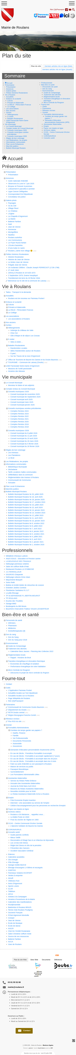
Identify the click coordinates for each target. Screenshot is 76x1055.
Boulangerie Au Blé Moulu (16, 606)
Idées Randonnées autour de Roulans (25, 351)
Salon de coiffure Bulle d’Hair (17, 566)
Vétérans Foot (13, 881)
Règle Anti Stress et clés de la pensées (25, 845)
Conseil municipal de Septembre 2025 (25, 397)
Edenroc (11, 854)
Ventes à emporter (15, 875)
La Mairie (11, 219)
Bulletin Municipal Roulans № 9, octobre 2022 (26, 523)
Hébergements (12, 115)
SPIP (52, 1048)
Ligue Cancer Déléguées (18, 191)
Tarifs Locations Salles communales (22, 472)
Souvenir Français (15, 912)
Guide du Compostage (52, 93)
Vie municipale (10, 124)
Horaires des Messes (16, 371)
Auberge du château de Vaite (21, 330)
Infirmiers (11, 623)
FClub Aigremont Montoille (18, 915)
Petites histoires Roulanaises (17, 93)
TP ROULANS (11, 598)
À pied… (13, 353)
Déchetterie (12, 469)
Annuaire (11, 483)
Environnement (48, 91)
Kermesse (12, 229)
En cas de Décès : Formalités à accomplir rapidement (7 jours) (35, 756)
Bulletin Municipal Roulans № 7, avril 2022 (25, 529)
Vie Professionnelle (20, 738)
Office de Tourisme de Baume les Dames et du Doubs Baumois (33, 360)
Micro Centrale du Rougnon (54, 102)
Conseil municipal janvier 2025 (22, 405)
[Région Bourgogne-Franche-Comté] (38, 974)
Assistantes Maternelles (52, 124)
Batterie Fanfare (14, 221)
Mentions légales (48, 1045)
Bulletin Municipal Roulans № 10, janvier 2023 (26, 521)
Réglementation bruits (52, 97)
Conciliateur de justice (17, 197)
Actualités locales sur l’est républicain (23, 693)
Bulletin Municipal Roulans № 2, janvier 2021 (26, 542)
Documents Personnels (22, 741)
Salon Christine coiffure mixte (19, 934)
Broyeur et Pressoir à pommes (20, 186)
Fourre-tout (45, 104)
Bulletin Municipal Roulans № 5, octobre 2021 (26, 534)
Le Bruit (11, 458)
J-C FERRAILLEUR (13, 572)
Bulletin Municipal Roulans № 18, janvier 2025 (26, 499)
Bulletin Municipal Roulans (16, 148)
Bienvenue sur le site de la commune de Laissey (27, 281)
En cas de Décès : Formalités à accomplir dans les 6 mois (33, 761)
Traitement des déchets (52, 95)
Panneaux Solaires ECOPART (20, 873)
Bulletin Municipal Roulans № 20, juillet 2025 (25, 494)
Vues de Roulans (15, 944)
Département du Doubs (17, 710)
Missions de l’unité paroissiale (20, 369)
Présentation (9, 85)
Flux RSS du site (14, 721)
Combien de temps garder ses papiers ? (26, 730)
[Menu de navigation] (4, 3)
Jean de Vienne (14, 227)
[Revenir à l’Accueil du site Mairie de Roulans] (7, 15)
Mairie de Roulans (15, 27)
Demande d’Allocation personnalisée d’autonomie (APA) (57, 121)
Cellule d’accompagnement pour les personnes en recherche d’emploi (38, 805)
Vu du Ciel (12, 206)
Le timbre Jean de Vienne (18, 262)
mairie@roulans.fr (16, 987)
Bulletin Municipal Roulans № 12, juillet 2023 (25, 515)
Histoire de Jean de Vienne (18, 259)
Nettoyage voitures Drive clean (18, 577)
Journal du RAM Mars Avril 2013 (23, 786)
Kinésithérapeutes (16, 631)
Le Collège (11, 107)
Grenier (45, 112)
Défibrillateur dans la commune (20, 475)
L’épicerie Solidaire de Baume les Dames (26, 826)
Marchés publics (12, 146)
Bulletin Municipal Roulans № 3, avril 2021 (25, 539)
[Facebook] (66, 10)
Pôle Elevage (13, 862)
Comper (11, 918)
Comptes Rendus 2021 (19, 419)
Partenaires (46, 108)
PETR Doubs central (16, 712)
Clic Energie (13, 860)
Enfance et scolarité (13, 99)
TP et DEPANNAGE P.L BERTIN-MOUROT (23, 596)
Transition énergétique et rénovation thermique (26, 661)
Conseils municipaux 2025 (17, 130)
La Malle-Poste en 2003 (19, 817)
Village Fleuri (13, 208)
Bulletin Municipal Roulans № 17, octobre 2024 (26, 502)
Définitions (58, 960)
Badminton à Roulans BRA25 (19, 907)
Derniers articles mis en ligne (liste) (58, 66)
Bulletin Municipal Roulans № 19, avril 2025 (25, 497)
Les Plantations (14, 455)
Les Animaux (13, 452)
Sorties (8, 113)
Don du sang (47, 89)
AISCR (11, 928)
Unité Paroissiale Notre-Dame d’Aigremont (22, 366)
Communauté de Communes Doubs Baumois (26, 707)
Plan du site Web (20, 960)
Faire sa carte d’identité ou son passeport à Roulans (31, 764)
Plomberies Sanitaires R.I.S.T (17, 590)
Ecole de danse (14, 926)
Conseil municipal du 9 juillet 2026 (23, 433)
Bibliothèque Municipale (17, 467)
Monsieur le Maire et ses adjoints (21, 385)
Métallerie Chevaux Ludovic (17, 556)
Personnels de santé (50, 87)
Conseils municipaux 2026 (17, 136)
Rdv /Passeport (57, 9)
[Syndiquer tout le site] (57, 955)
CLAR (10, 889)
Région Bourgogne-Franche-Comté (22, 715)
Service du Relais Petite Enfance (23, 781)
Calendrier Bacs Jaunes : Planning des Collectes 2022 (31, 651)
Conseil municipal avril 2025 (21, 399)
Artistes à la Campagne (17, 897)
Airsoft (10, 878)
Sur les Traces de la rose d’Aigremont (25, 356)
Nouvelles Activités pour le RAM (23, 791)
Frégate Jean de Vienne (17, 265)
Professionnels (46, 83)
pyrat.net (31, 1048)
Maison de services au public (21, 767)
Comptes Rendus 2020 (19, 422)
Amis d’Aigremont (15, 883)
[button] (73, 10)
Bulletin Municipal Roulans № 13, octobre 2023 (26, 513)
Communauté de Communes (19, 480)
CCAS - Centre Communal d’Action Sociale (25, 823)
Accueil (9, 83)
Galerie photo (11, 91)
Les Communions (15, 240)
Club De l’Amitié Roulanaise (19, 931)
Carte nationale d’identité (18, 181)
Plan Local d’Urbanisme (15, 144)
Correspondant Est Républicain (20, 194)
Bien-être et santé (47, 85)
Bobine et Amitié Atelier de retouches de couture (25, 585)
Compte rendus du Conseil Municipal (19, 128)
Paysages (12, 203)
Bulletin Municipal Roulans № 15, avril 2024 (25, 507)
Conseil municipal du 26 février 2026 (24, 446)
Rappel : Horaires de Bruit (20, 658)
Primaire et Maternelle (15, 103)
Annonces (9, 89)
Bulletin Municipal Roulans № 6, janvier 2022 (26, 531)
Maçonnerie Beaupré (14, 580)
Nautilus (11, 235)
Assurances (17, 746)
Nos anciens (10, 111)
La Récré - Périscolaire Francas (19, 105)
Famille (15, 735)
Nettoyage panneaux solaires (17, 564)
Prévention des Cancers (19, 848)
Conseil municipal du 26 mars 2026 (24, 441)
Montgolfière (13, 232)
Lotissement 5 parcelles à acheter (21, 189)
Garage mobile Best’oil (17, 865)
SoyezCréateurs (41, 1048)
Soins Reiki (10, 582)
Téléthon (11, 891)
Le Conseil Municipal (13, 126)
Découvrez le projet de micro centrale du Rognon (29, 673)
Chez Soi (14, 333)
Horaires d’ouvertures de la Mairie (21, 899)
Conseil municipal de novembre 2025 (25, 394)
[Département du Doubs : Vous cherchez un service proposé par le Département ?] (63, 966)
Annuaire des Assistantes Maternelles (25, 783)
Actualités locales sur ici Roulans (21, 696)
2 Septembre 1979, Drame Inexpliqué (23, 275)
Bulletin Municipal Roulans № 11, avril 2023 (25, 518)
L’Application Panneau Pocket (20, 690)
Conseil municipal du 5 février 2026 (24, 444)
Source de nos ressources (18, 936)
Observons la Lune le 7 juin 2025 (21, 183)
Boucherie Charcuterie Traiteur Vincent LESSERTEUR (27, 609)
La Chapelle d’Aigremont (18, 216)
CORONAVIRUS (50, 136)
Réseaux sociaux (48, 110)
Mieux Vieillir (15, 837)
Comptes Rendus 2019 (19, 424)
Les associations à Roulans (19, 319)
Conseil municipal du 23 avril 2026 (24, 438)
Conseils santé (49, 138)
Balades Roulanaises (15, 118)
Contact (9, 684)
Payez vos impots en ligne (53, 128)
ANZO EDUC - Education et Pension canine (23, 559)
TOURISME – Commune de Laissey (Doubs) (26, 362)
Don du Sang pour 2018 (17, 640)
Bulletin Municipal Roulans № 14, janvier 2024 (26, 510)
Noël (10, 224)
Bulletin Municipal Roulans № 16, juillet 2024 (25, 505)
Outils (44, 106)
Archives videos (50, 130)
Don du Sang (13, 637)
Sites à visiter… (16, 342)
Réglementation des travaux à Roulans (23, 477)
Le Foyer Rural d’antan (17, 243)
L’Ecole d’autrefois (15, 245)
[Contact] (70, 10)
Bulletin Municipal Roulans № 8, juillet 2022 (25, 526)
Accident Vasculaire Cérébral (21, 851)
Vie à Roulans (10, 95)
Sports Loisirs (13, 886)
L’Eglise (11, 214)
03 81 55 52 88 (14, 982)
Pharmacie (12, 625)
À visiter (10, 116)
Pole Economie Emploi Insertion (23, 800)
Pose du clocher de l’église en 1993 (24, 820)
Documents (46, 960)
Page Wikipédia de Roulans (19, 698)
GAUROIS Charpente (14, 574)
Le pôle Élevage (12, 593)
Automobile (17, 743)
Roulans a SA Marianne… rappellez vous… (27, 814)
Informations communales (15, 142)
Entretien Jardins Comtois (16, 588)
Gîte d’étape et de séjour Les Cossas (25, 336)
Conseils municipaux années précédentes (24, 408)
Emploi (46, 126)
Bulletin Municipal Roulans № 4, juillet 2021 (25, 536)
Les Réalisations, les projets (16, 140)
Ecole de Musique (15, 923)
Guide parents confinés (19, 835)
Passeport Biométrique (19, 769)
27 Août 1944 (13, 270)
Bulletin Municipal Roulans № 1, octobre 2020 (26, 544)
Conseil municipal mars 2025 (21, 402)
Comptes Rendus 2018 (19, 427)
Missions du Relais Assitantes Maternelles (27, 789)
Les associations (12, 109)
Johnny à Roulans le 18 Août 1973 (21, 273)
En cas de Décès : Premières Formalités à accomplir (31, 753)
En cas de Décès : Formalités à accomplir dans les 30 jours (33, 759)
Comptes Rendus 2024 (19, 411)
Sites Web (34, 960)
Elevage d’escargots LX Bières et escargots (25, 867)
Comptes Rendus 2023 (19, 414)
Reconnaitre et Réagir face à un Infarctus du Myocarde (32, 840)
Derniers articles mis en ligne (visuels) (57, 69)
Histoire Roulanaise (16, 257)
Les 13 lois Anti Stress (19, 843)
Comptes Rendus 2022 (19, 416)
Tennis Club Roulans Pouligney (20, 910)
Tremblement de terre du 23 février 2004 (24, 278)
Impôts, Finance (19, 733)
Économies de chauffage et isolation (24, 664)
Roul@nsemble (14, 905)
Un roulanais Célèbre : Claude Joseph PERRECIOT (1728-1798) (33, 267)
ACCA (10, 942)
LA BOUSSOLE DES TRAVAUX (18, 561)
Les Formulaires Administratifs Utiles (24, 774)
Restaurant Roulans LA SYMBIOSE (20, 569)
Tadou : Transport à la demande (18, 292)
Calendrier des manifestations (20, 902)
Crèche (10, 101)
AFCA (10, 894)
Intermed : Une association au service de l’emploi (29, 803)
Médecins (12, 628)
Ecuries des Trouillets (14, 601)
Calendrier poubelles (16, 857)
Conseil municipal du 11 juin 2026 (23, 436)
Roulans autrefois (15, 237)
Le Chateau (12, 211)
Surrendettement (17, 772)
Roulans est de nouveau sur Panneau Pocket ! (26, 298)
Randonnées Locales (18, 348)
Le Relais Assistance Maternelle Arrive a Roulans (29, 794)
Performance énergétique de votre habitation (28, 666)
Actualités (9, 97)
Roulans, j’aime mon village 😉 (20, 251)
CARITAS (12, 870)
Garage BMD (11, 604)
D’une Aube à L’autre (16, 248)
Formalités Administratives (53, 114)
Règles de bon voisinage (15, 138)
